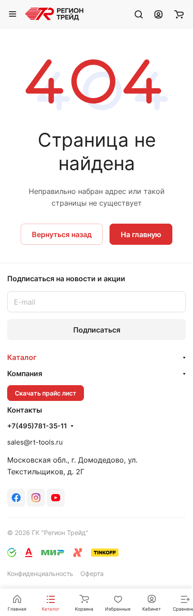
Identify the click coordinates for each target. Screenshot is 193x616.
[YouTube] (56, 498)
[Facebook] (16, 498)
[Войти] (158, 13)
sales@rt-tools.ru (35, 442)
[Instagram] (36, 498)
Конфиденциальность (40, 573)
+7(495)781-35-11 (37, 426)
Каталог (21, 357)
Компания (24, 373)
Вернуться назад (62, 234)
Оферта (92, 573)
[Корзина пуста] (179, 13)
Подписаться (96, 329)
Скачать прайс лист (45, 393)
